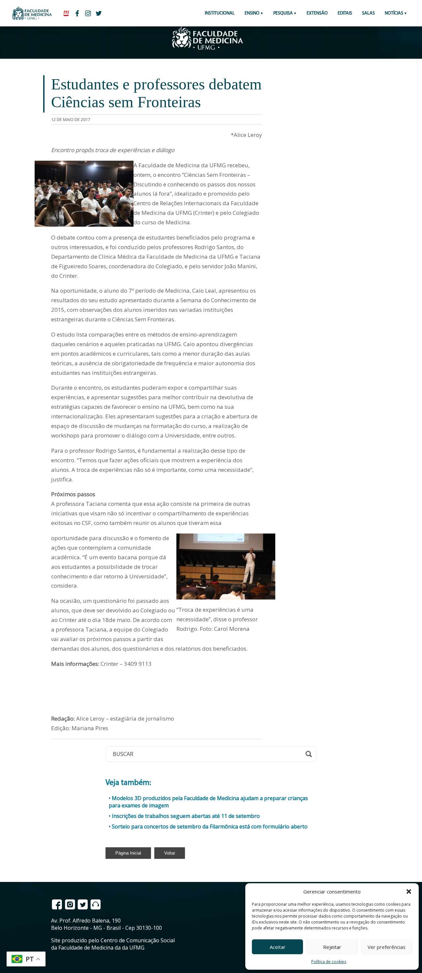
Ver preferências (387, 947)
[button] (409, 891)
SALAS (368, 13)
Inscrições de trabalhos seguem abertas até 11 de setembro (186, 816)
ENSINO (252, 13)
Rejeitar (332, 947)
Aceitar (278, 947)
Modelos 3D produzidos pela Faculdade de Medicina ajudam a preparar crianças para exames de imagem (208, 802)
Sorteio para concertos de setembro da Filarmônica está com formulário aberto (210, 826)
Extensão (317, 13)
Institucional (220, 13)
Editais (345, 13)
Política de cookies (328, 961)
